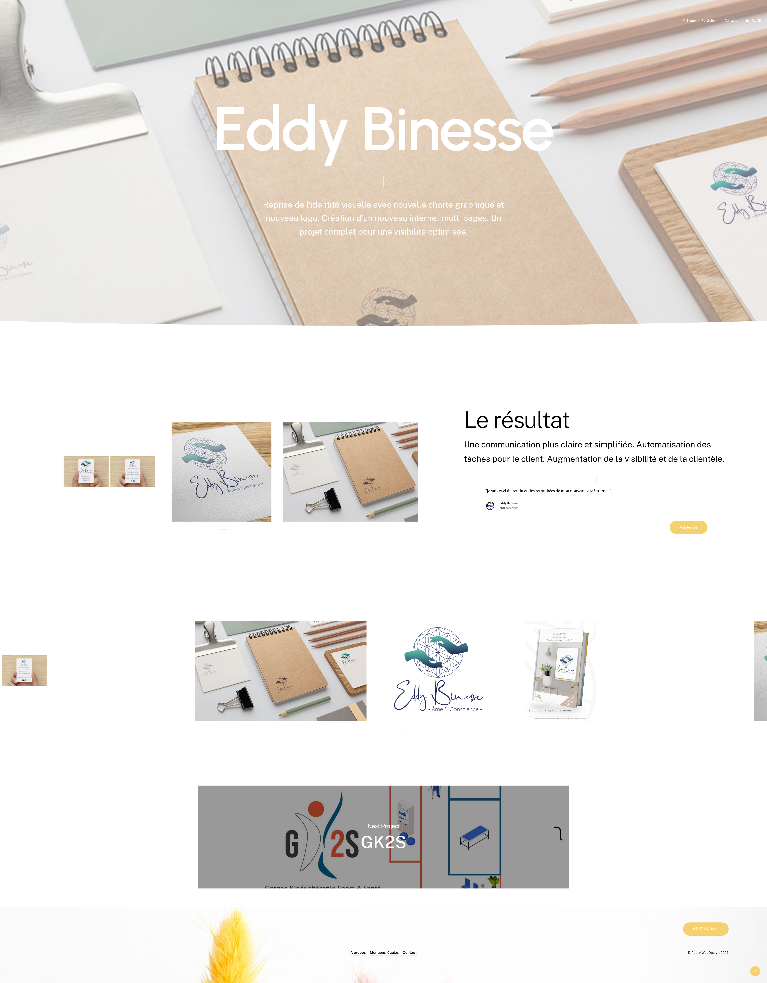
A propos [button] (358, 952)
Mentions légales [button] (384, 952)
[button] (688, 527)
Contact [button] (410, 952)
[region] (228, 472)
